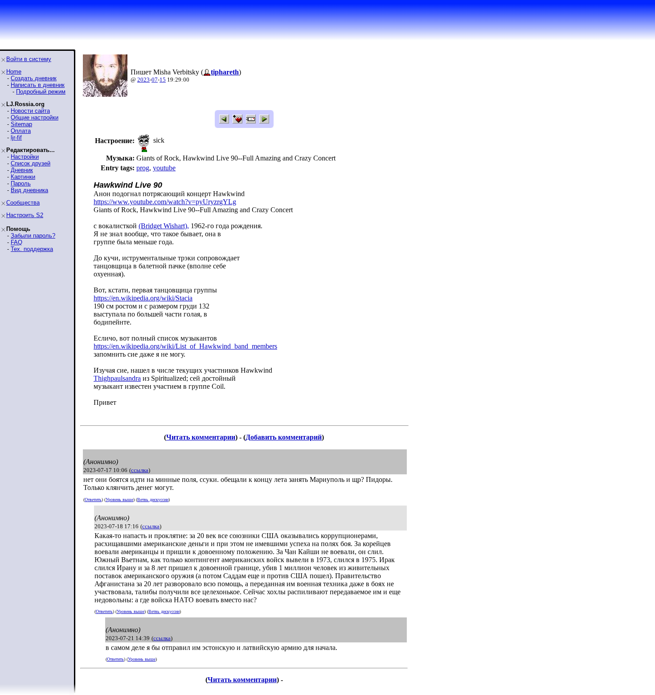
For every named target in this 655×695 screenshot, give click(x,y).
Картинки (23, 176)
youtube (164, 168)
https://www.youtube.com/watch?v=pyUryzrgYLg (165, 202)
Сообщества (23, 202)
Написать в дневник (38, 85)
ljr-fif (16, 137)
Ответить (93, 499)
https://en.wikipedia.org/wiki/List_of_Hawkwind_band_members (185, 346)
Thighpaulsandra (117, 378)
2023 (143, 79)
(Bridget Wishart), (164, 226)
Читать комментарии (200, 437)
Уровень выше (119, 499)
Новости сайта (30, 110)
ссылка (139, 470)
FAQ (16, 242)
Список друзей (30, 163)
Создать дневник (34, 78)
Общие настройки (34, 117)
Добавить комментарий (284, 437)
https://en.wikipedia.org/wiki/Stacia (143, 298)
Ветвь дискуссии (152, 499)
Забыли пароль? (33, 235)
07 (154, 79)
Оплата (21, 130)
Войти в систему (28, 59)
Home (13, 71)
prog (142, 168)
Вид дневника (29, 190)
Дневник (22, 170)
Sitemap (21, 124)
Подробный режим (41, 91)
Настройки (25, 156)
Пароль (21, 183)
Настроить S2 (24, 215)
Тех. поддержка (32, 249)
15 (163, 79)
